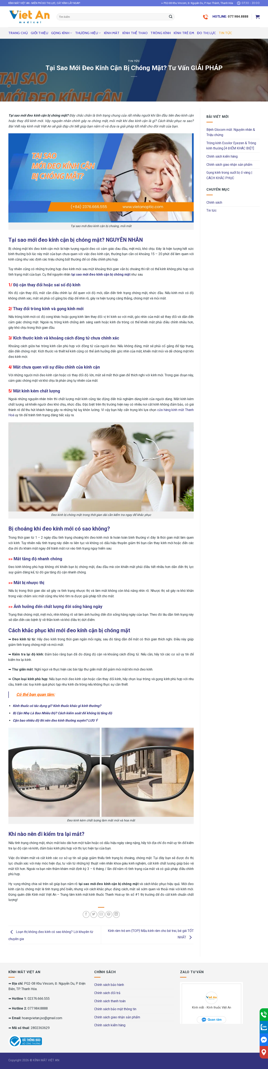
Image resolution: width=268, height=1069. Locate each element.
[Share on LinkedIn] (116, 914)
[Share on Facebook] (86, 914)
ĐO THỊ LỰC (206, 33)
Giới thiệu (39, 33)
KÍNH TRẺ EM (184, 33)
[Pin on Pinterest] (108, 914)
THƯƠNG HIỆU (86, 33)
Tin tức (225, 33)
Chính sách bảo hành (109, 985)
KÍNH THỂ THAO (135, 33)
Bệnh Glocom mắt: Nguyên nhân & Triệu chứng (230, 132)
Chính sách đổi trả (107, 993)
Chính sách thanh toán (110, 1001)
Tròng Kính (161, 33)
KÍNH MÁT (112, 33)
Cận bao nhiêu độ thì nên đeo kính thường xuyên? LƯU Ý (55, 720)
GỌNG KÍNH (60, 33)
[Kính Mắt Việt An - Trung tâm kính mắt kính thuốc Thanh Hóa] (29, 17)
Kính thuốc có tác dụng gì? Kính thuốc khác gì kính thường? (57, 706)
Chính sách (214, 202)
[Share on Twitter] (93, 914)
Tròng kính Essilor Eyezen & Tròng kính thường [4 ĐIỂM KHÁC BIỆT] (231, 145)
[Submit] (170, 17)
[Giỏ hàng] (257, 16)
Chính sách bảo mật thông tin (115, 1009)
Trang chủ (18, 33)
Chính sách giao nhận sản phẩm (229, 165)
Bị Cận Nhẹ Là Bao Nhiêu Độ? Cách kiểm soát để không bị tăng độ (62, 713)
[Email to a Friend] (101, 914)
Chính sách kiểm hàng (222, 156)
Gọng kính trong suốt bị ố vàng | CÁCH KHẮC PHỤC (229, 175)
